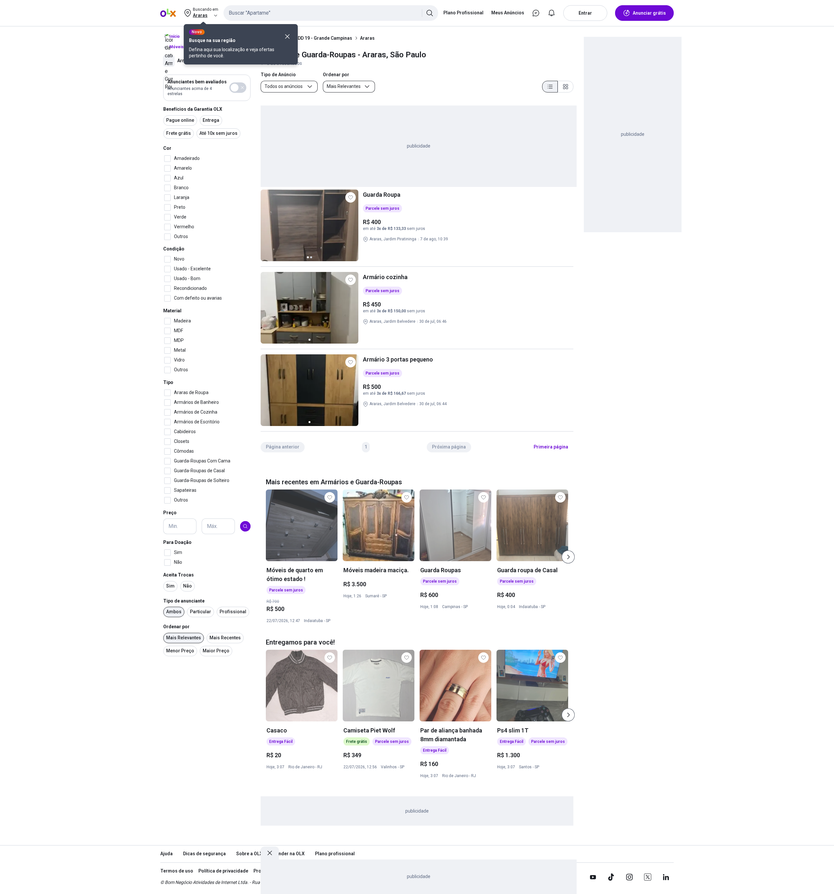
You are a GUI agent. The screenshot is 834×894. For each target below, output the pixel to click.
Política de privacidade (223, 870)
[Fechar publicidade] (270, 852)
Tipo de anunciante (184, 600)
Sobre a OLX (249, 853)
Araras (367, 38)
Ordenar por (176, 626)
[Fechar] (287, 36)
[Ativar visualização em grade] (565, 86)
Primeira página (551, 446)
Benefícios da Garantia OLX (192, 109)
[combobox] (330, 13)
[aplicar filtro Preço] (245, 526)
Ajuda (166, 853)
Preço (170, 512)
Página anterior (282, 446)
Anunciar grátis (649, 13)
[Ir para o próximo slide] (568, 556)
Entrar (585, 13)
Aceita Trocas (178, 574)
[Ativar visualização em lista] (550, 86)
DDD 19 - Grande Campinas (323, 38)
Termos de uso (176, 870)
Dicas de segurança (204, 853)
